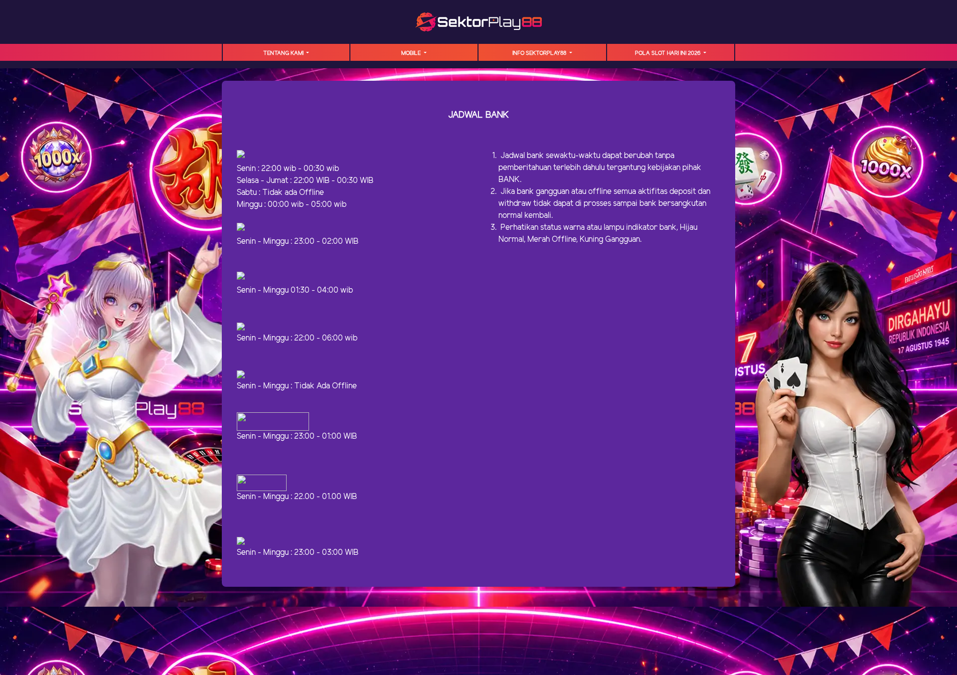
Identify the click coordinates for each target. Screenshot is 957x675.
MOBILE (411, 53)
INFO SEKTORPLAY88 (540, 53)
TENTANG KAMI (284, 53)
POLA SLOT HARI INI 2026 (668, 53)
